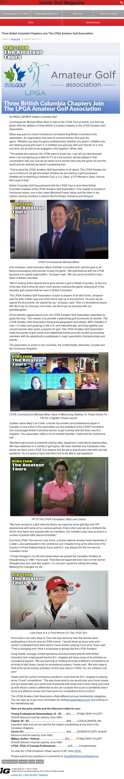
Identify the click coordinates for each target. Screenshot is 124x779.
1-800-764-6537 (30, 774)
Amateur (23, 761)
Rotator (39, 761)
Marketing (43, 774)
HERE (77, 751)
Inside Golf (15, 39)
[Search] (121, 2)
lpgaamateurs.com (79, 700)
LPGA (31, 761)
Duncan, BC (16, 774)
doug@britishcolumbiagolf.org (81, 756)
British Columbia (10, 761)
